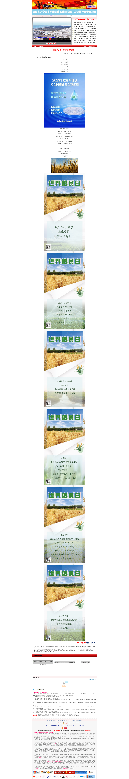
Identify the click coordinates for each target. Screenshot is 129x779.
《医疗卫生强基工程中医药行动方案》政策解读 (85, 40)
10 (60, 39)
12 (64, 39)
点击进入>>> (57, 15)
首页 (35, 46)
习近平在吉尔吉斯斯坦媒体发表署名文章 (83, 22)
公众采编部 (53, 720)
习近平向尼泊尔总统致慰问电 (84, 19)
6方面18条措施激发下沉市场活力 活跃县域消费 (85, 36)
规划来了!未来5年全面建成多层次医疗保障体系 (85, 34)
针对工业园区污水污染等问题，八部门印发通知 (85, 38)
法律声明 (57, 720)
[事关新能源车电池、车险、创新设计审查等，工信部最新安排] (64, 13)
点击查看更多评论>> (92, 679)
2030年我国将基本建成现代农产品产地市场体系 (85, 28)
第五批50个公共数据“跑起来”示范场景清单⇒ (84, 32)
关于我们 (48, 720)
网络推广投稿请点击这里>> (90, 46)
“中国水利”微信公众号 (81, 53)
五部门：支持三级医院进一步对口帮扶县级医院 (85, 30)
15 (69, 39)
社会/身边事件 (40, 46)
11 (62, 39)
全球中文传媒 (43, 4)
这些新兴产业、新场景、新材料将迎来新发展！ (85, 26)
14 (67, 39)
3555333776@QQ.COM (42, 15)
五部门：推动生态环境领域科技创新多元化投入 (85, 24)
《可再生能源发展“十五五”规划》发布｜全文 (84, 42)
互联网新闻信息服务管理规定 (53, 696)
